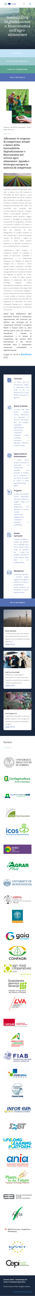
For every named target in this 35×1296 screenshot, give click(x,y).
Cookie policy (17, 1292)
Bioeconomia (10, 631)
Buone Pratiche (20, 406)
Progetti (17, 490)
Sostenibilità (11, 713)
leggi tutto (10, 644)
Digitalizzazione (12, 672)
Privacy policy (27, 1292)
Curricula (18, 378)
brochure (26, 354)
